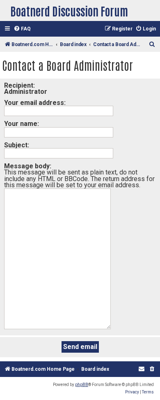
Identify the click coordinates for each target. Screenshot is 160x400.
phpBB (81, 384)
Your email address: (35, 103)
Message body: (27, 166)
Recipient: (19, 85)
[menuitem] (22, 29)
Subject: (16, 145)
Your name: (21, 124)
